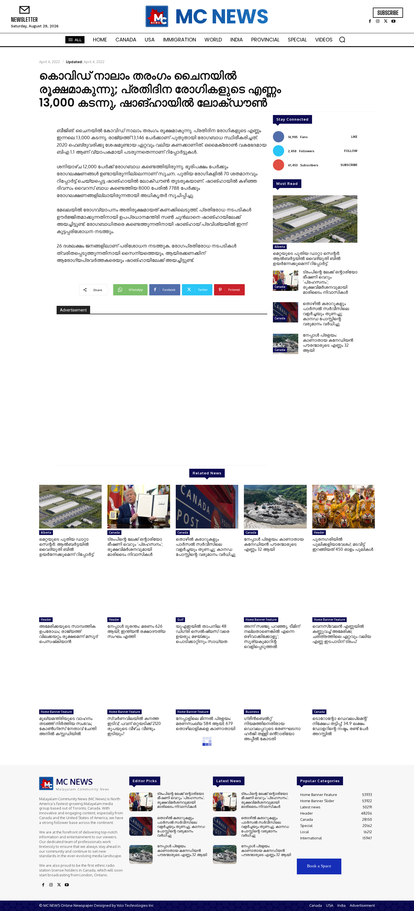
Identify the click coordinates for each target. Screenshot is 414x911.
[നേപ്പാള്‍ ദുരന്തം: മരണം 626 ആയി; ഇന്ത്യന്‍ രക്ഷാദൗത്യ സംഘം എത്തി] (138, 594)
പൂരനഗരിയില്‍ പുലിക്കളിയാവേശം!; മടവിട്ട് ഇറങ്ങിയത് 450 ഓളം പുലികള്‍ (342, 544)
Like (354, 137)
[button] (342, 39)
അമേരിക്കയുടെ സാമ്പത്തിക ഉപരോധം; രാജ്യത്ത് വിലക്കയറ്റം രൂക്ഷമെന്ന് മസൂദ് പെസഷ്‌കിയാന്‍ (68, 633)
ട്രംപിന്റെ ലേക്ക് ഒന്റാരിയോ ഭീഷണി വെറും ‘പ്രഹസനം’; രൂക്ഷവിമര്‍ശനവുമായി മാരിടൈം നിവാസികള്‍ (135, 546)
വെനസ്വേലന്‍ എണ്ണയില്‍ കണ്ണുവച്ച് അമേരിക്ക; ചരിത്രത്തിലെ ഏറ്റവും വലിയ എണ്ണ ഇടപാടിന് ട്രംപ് (341, 633)
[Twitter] (385, 22)
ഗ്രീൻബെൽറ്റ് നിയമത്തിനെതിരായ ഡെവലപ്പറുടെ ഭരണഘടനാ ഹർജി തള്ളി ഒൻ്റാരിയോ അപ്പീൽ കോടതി (272, 728)
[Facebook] (370, 22)
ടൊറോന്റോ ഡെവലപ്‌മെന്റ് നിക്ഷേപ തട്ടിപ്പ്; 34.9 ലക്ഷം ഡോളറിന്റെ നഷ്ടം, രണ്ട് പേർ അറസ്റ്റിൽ (340, 726)
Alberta (280, 247)
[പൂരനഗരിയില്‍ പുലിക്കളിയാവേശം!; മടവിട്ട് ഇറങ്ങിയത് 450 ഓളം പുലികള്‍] (343, 507)
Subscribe (348, 165)
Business (252, 712)
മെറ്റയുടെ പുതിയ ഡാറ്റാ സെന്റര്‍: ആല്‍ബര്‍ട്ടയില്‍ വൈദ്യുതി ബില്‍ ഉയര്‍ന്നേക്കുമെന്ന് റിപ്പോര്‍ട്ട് (306, 258)
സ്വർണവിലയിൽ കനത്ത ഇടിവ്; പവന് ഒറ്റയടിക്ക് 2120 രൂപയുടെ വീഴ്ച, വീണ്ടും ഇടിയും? (134, 726)
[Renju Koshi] (162, 385)
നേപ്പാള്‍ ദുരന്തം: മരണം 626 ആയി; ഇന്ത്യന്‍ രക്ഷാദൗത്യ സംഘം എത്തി (136, 631)
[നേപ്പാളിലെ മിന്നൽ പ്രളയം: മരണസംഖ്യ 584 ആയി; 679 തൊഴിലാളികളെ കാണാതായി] (207, 686)
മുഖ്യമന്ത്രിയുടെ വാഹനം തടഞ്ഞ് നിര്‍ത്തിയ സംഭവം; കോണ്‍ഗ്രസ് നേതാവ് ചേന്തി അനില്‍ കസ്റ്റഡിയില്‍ (67, 726)
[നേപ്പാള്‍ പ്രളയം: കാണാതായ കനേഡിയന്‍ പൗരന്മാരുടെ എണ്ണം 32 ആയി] (285, 344)
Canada (280, 287)
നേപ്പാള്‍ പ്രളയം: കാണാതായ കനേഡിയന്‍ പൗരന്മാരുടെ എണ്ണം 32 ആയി (328, 342)
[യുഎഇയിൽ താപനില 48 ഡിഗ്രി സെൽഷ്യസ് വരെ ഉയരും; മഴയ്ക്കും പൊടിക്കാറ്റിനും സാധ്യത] (207, 594)
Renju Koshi (247, 440)
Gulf (180, 620)
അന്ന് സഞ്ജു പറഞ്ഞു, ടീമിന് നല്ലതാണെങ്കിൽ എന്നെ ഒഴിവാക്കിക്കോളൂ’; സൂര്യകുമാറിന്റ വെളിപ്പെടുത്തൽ (272, 636)
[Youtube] (393, 22)
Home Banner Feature (261, 620)
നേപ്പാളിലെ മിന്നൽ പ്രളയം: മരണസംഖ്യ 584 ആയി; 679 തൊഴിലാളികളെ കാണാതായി (205, 723)
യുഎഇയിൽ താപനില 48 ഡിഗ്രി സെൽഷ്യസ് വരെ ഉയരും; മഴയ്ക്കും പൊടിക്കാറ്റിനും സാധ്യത (202, 633)
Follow (350, 151)
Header (319, 532)
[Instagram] (378, 22)
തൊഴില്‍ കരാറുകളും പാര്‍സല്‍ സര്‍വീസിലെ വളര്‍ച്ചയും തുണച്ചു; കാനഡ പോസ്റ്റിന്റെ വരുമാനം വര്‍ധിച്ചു (326, 313)
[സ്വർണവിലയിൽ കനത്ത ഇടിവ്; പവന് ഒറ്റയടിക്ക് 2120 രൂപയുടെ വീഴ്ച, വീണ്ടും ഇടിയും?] (138, 686)
